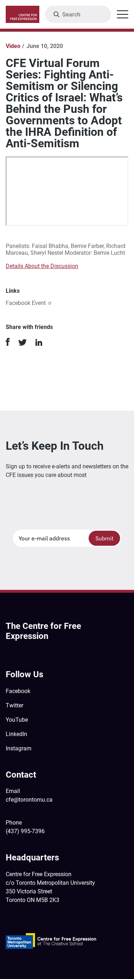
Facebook (18, 691)
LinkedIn (16, 734)
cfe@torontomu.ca (29, 799)
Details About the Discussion (42, 266)
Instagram (18, 748)
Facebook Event (26, 303)
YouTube (17, 719)
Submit (104, 538)
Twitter (14, 705)
